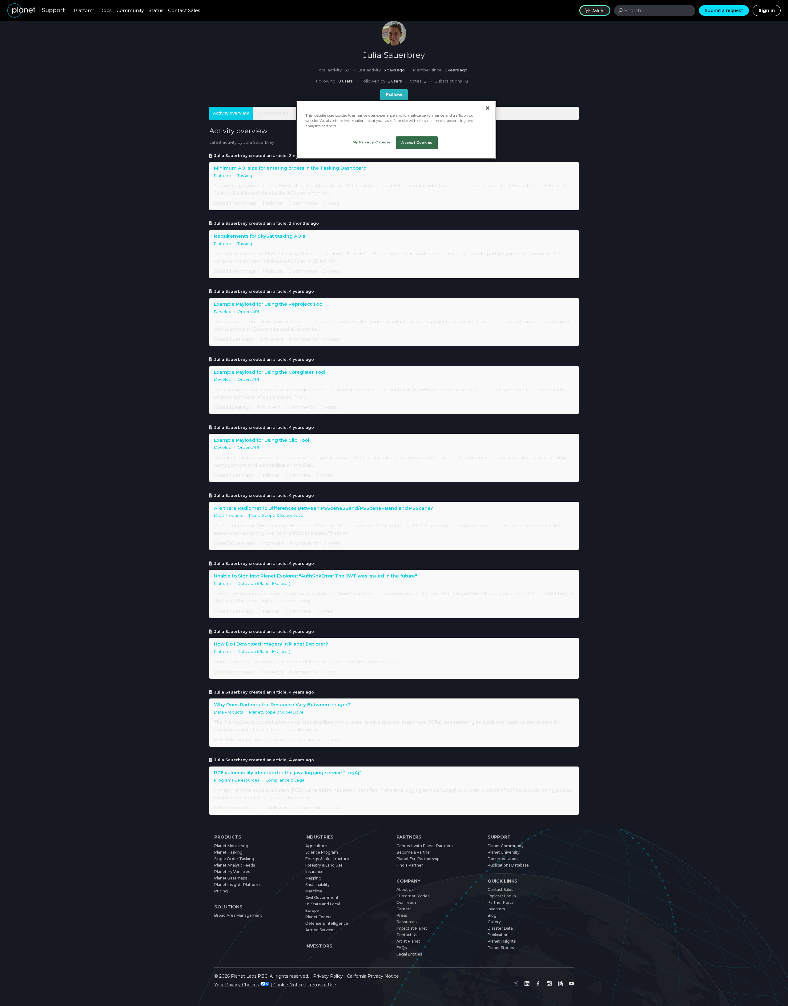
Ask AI (598, 11)
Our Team (406, 902)
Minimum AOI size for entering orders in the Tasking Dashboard (290, 168)
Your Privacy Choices (237, 985)
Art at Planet (408, 941)
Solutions (228, 907)
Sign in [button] (766, 10)
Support (499, 837)
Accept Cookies (416, 142)
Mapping (313, 878)
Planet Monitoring (231, 845)
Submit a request (724, 10)
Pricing (221, 891)
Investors (318, 946)
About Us (404, 889)
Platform (84, 10)
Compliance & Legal (285, 780)
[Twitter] (515, 983)
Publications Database (508, 865)
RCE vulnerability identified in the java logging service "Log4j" (287, 772)
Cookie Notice (289, 985)
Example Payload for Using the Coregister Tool (269, 372)
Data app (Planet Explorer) (263, 583)
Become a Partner (413, 852)
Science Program (321, 852)
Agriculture (316, 845)
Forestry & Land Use (324, 865)
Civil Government (322, 897)
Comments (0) (273, 113)
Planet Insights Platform (237, 884)
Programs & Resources (236, 780)
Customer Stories (412, 896)
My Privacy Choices (372, 142)
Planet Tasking (228, 852)
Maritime (313, 891)
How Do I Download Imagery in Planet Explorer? (271, 644)
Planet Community (506, 845)
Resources (406, 921)
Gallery (494, 921)
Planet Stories (501, 947)
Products (227, 837)
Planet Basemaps (230, 878)
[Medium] (560, 983)
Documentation (503, 858)
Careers (403, 909)
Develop (222, 311)
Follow (394, 94)
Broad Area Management (238, 915)
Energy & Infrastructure (327, 858)
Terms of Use (322, 985)
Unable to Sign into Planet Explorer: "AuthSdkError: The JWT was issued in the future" (315, 576)
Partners (408, 837)
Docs (105, 10)
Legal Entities (409, 954)
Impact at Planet (411, 928)
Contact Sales (184, 10)
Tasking (244, 175)
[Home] (36, 10)
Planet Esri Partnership (417, 858)
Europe (312, 910)
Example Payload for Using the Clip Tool (261, 440)
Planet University (504, 852)
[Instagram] (549, 983)
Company (408, 881)
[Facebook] (538, 983)
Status (156, 10)
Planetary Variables (232, 871)
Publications (499, 934)
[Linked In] (527, 983)
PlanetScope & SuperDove (276, 515)
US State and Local (322, 904)
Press (401, 915)
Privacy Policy (328, 976)
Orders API (248, 311)
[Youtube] (571, 983)
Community (130, 10)
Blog (492, 915)
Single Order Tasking (234, 858)
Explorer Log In (502, 896)
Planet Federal (318, 917)
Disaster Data (500, 928)
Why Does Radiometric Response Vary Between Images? (282, 704)
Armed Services (320, 930)
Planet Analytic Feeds (234, 865)
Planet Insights (502, 941)
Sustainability (317, 884)
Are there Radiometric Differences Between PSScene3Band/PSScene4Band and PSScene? (323, 508)
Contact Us (406, 934)
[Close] (487, 108)
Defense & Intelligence (326, 923)
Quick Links (502, 881)
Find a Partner (409, 865)
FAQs (401, 947)
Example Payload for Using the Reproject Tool (269, 304)
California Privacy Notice (373, 976)
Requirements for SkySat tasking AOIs (259, 236)
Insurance (314, 871)
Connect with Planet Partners (424, 845)
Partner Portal (501, 902)
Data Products (228, 515)
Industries (319, 837)
